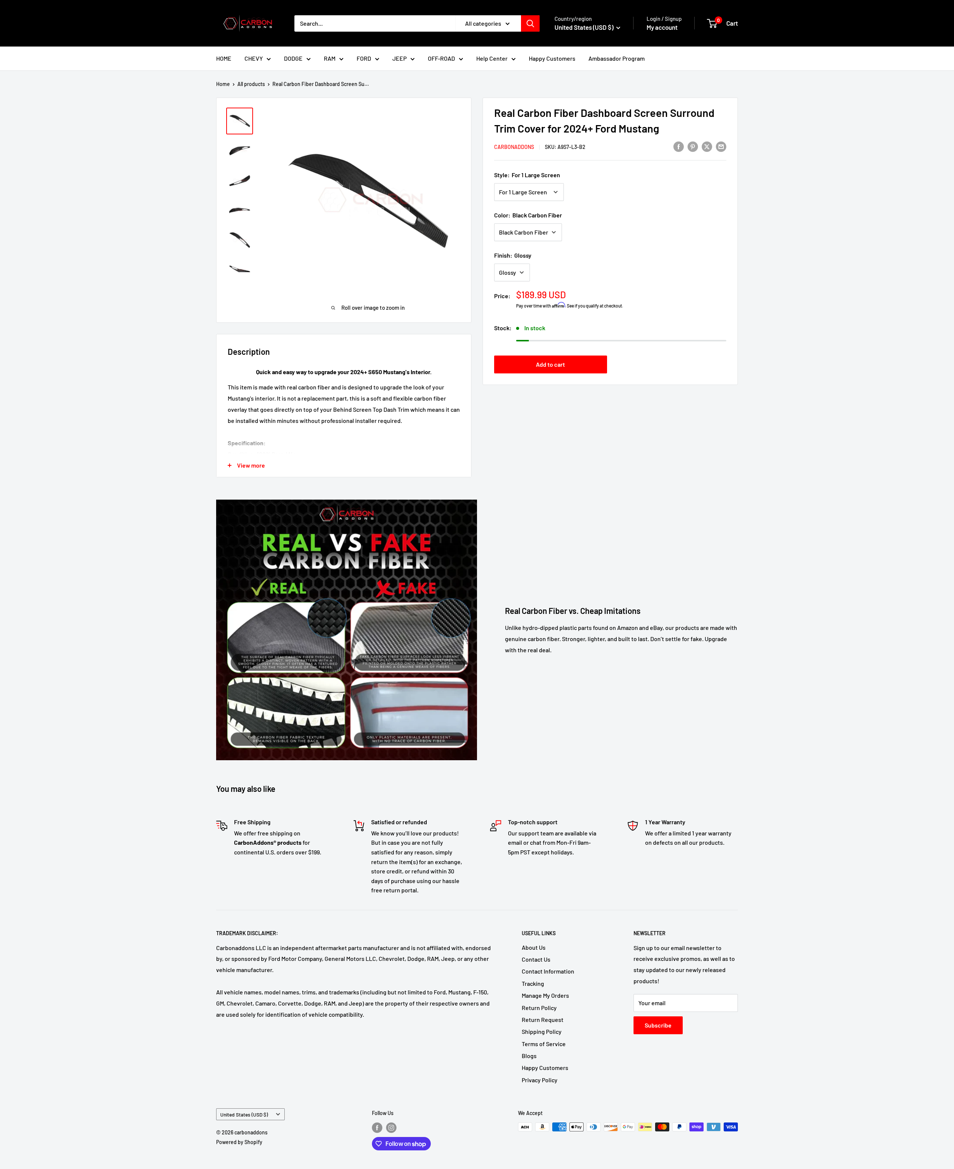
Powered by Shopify (239, 1142)
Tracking (533, 983)
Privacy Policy (539, 1079)
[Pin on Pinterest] (693, 146)
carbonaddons (514, 147)
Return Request (542, 1019)
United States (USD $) (244, 1114)
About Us (534, 947)
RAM (329, 58)
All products (251, 84)
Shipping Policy (542, 1031)
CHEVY (253, 58)
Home (223, 84)
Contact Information (548, 971)
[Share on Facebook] (678, 146)
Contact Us (536, 959)
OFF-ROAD (441, 58)
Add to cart (550, 364)
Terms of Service (544, 1043)
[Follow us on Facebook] (377, 1127)
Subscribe (658, 1025)
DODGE (293, 58)
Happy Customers (552, 58)
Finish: (512, 255)
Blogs (529, 1055)
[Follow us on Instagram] (391, 1127)
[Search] (530, 23)
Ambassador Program (616, 58)
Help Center (492, 58)
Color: (528, 215)
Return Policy (539, 1007)
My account (662, 27)
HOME (223, 58)
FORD (364, 58)
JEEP (399, 58)
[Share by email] (721, 146)
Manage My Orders (545, 995)
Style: (527, 174)
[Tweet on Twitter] (707, 146)
